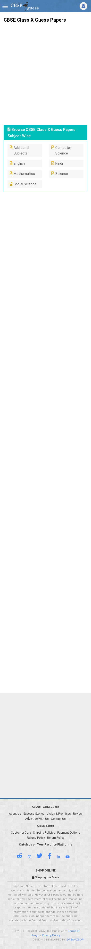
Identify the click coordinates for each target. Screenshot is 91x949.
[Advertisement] (45, 72)
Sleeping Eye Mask (46, 877)
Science (61, 174)
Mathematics (24, 174)
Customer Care (21, 832)
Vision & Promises (59, 813)
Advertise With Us (37, 819)
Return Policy (55, 837)
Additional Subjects (21, 150)
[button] (22, 857)
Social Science (25, 184)
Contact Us (58, 819)
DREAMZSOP (75, 939)
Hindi (59, 163)
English (19, 163)
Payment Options (68, 832)
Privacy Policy (51, 935)
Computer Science (63, 150)
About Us (15, 813)
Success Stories (33, 813)
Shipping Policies (44, 832)
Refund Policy (36, 837)
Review (77, 813)
